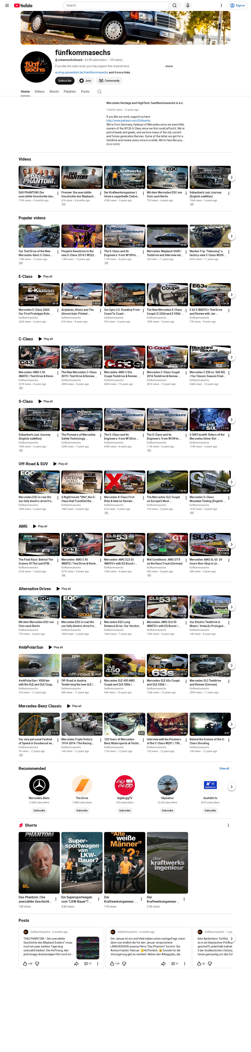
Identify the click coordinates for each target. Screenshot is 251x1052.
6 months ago (147, 932)
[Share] (76, 964)
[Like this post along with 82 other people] (199, 964)
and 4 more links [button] (119, 72)
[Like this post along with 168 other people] (25, 964)
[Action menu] (98, 964)
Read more (113, 144)
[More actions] (58, 193)
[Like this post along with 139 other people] (112, 964)
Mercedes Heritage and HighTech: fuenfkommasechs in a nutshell (145, 103)
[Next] (232, 178)
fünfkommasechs (28, 317)
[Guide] (7, 5)
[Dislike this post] (37, 964)
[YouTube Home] (23, 5)
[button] (113, 144)
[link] (61, 949)
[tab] (25, 91)
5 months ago (59, 932)
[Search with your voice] (188, 5)
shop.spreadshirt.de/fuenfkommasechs (83, 72)
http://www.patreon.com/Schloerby (128, 120)
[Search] (174, 5)
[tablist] (125, 91)
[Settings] (221, 5)
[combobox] (116, 5)
